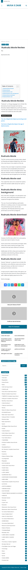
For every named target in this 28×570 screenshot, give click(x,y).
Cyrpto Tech (5, 502)
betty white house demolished (6, 345)
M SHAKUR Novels (6, 412)
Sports (3, 423)
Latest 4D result (5, 335)
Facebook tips (5, 560)
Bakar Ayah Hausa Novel (7, 414)
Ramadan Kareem (6, 497)
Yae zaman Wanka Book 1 (8, 523)
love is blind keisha (19, 335)
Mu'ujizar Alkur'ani (6, 544)
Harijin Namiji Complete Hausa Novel (10, 481)
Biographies (4, 380)
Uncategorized (5, 458)
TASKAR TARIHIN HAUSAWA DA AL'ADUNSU (12, 493)
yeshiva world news (20, 349)
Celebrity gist (5, 389)
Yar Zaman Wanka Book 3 (8, 511)
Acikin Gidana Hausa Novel (8, 433)
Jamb (3, 539)
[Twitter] (8, 284)
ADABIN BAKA (5, 521)
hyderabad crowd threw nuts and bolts (20, 345)
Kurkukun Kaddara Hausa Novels (9, 442)
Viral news (4, 377)
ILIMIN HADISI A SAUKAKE (8, 534)
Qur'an (3, 555)
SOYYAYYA (4, 484)
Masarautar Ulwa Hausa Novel (9, 507)
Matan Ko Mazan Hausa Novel (9, 410)
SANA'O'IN (4, 495)
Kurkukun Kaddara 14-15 (9, 1)
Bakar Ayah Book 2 (6, 421)
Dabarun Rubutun (6, 527)
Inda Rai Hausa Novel (7, 435)
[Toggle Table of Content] (17, 86)
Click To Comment (14, 326)
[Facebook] (5, 284)
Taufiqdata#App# (6, 530)
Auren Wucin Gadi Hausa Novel (9, 391)
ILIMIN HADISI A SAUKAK (8, 537)
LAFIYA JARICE (5, 472)
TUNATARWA (5, 440)
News (7, 44)
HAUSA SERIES (5, 558)
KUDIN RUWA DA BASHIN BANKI (9, 477)
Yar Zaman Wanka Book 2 (8, 518)
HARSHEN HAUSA (6, 488)
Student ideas (5, 467)
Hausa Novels (5, 375)
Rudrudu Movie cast (7, 91)
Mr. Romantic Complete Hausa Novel (10, 449)
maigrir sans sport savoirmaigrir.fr (6, 349)
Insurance (4, 454)
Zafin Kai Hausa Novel (7, 387)
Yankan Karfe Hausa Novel (8, 465)
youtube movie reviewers (18, 354)
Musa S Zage (23, 567)
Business (4, 451)
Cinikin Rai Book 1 (6, 430)
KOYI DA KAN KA (6, 463)
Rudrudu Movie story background (11, 93)
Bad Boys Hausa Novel (7, 400)
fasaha (3, 428)
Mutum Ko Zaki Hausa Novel (8, 525)
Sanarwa (4, 500)
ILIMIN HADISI (5, 470)
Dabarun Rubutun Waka (7, 456)
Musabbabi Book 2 (6, 447)
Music (3, 551)
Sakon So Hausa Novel (7, 516)
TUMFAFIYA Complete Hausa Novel (10, 396)
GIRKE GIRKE (5, 479)
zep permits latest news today (19, 339)
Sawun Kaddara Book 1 (7, 514)
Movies (7, 41)
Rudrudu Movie (6, 90)
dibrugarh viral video (6, 353)
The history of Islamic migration (9, 541)
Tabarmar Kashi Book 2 (7, 405)
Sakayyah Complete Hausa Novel (10, 398)
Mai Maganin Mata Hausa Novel (9, 426)
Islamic (3, 553)
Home (3, 41)
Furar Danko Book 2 (6, 437)
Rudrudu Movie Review (8, 88)
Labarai (3, 444)
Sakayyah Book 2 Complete (8, 417)
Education (4, 504)
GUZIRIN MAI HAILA (6, 474)
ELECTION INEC (5, 491)
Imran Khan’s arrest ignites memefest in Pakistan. (6, 340)
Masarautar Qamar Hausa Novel (9, 509)
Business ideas (5, 419)
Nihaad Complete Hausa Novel (9, 393)
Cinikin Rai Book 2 (6, 403)
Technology (4, 548)
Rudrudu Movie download (9, 95)
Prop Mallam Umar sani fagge (9, 546)
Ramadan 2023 (5, 532)
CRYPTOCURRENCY (6, 486)
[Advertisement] (14, 24)
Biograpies (4, 460)
